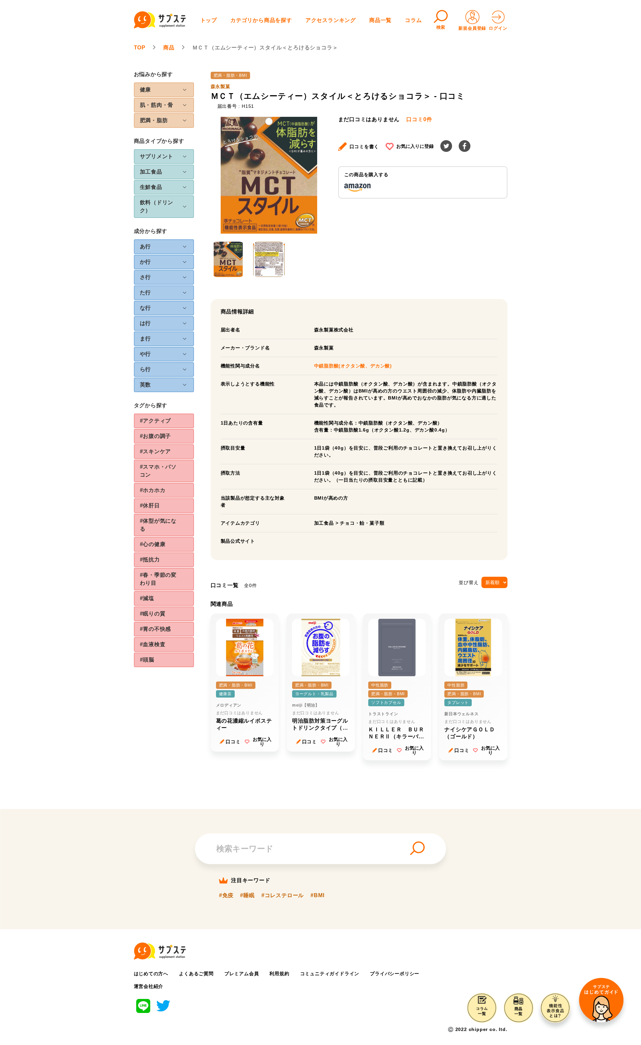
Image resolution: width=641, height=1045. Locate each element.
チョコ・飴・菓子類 (362, 523)
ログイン (498, 28)
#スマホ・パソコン (158, 471)
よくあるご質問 (196, 973)
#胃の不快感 (155, 629)
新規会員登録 (472, 28)
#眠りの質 (153, 613)
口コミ (233, 741)
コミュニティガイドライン (330, 973)
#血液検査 (153, 644)
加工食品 (324, 523)
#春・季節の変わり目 (158, 579)
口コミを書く (364, 146)
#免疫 (226, 895)
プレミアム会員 (241, 973)
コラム (413, 20)
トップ (208, 20)
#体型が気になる (158, 525)
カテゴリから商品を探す (261, 20)
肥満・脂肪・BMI (230, 75)
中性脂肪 (379, 685)
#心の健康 (153, 544)
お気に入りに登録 (415, 146)
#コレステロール (282, 895)
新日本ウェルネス (461, 714)
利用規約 (279, 973)
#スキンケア (155, 451)
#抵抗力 (150, 559)
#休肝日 (150, 505)
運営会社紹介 (149, 986)
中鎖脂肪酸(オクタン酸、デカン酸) (353, 365)
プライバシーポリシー (394, 973)
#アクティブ (155, 421)
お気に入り (262, 741)
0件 (419, 119)
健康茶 (225, 694)
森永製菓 (220, 86)
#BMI (317, 895)
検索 (441, 27)
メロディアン (229, 705)
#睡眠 (247, 895)
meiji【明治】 (305, 705)
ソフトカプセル (386, 702)
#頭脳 (147, 660)
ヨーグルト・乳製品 (314, 694)
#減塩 (147, 598)
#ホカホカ (153, 490)
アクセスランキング (330, 20)
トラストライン (383, 714)
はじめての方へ (151, 973)
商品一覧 (380, 20)
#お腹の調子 (155, 436)
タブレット (458, 702)
